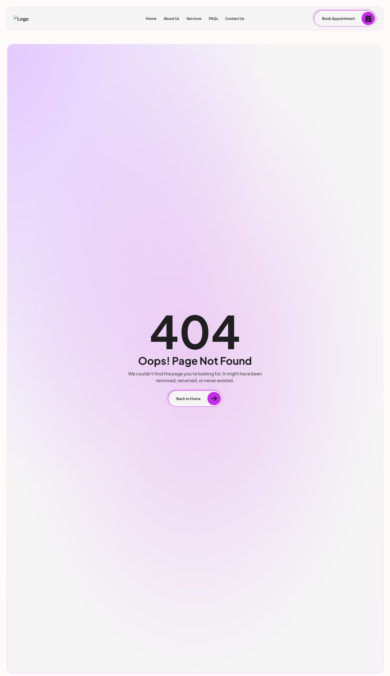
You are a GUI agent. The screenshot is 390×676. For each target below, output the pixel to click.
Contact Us (234, 18)
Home (151, 18)
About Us (171, 18)
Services (194, 18)
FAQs (213, 18)
